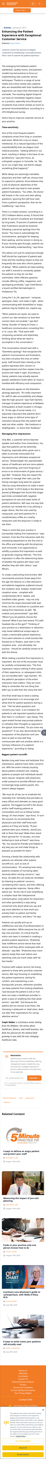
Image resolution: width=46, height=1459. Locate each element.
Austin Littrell (11, 1251)
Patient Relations (9, 1098)
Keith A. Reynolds (13, 1348)
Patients (7, 1102)
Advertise (23, 1373)
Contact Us (23, 1379)
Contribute (23, 1376)
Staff (21, 1098)
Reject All (23, 1448)
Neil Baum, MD (12, 1158)
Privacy (23, 1384)
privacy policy (11, 1085)
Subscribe (33, 1078)
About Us (23, 1370)
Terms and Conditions (23, 1387)
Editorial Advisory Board (23, 1382)
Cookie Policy (21, 1436)
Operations (29, 1098)
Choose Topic (20, 10)
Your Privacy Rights (23, 1393)
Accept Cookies (23, 1454)
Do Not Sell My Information (23, 1390)
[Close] (43, 1409)
